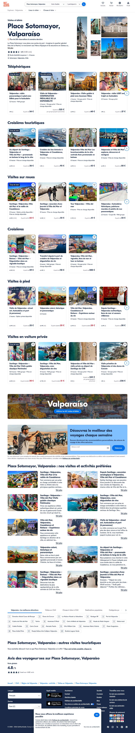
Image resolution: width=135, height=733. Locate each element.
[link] (22, 93)
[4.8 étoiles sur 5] (14, 52)
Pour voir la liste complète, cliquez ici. (78, 649)
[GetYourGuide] (6, 4)
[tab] (25, 610)
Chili (17, 683)
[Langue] (120, 3)
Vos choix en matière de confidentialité (77, 704)
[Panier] (111, 3)
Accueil (10, 683)
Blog (98, 701)
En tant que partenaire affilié (116, 707)
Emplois (99, 697)
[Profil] (128, 3)
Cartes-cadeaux (102, 707)
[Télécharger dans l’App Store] (54, 704)
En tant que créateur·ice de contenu (118, 701)
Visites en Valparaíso (65, 683)
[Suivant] (126, 93)
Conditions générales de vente (74, 707)
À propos (100, 694)
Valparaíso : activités (47, 683)
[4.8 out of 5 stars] (14, 672)
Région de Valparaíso (29, 683)
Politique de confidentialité (71, 458)
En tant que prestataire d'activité (117, 695)
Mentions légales (70, 697)
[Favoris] (103, 3)
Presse (99, 704)
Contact (67, 694)
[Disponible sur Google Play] (54, 695)
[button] (22, 93)
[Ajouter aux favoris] (33, 74)
